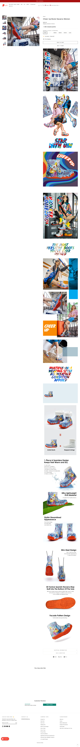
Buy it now (60, 45)
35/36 (45, 32)
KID (24, 4)
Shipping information (60, 650)
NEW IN (15, 4)
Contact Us (43, 719)
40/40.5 (65, 32)
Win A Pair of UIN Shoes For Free (66, 728)
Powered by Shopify (40, 742)
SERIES (28, 4)
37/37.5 (49, 32)
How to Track (43, 730)
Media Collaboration (63, 722)
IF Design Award (32, 4)
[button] (52, 5)
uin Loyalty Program (44, 739)
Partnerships (62, 726)
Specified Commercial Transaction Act (47, 735)
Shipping (44, 23)
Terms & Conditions (44, 733)
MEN (22, 4)
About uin (61, 719)
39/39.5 (60, 32)
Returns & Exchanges (44, 726)
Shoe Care (43, 722)
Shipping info (43, 724)
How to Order (43, 728)
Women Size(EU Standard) (50, 30)
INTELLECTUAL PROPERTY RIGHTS (47, 737)
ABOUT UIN (11, 6)
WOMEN (18, 4)
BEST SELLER (11, 4)
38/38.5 (55, 32)
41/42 (70, 32)
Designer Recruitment (64, 724)
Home (44, 16)
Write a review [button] (50, 704)
